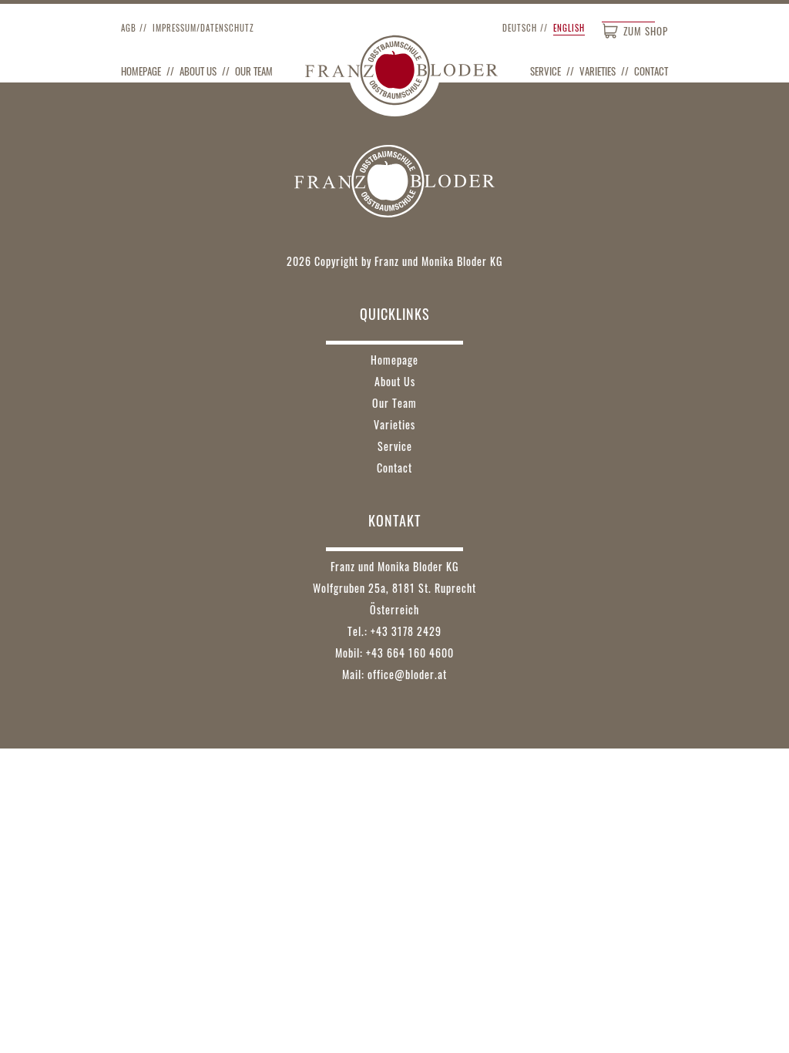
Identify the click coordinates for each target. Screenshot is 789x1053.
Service (545, 71)
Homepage (141, 71)
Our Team (254, 71)
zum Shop (645, 31)
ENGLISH (569, 28)
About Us (198, 71)
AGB (128, 28)
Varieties (597, 71)
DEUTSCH (519, 28)
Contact (651, 71)
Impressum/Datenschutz (203, 28)
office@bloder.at (407, 674)
